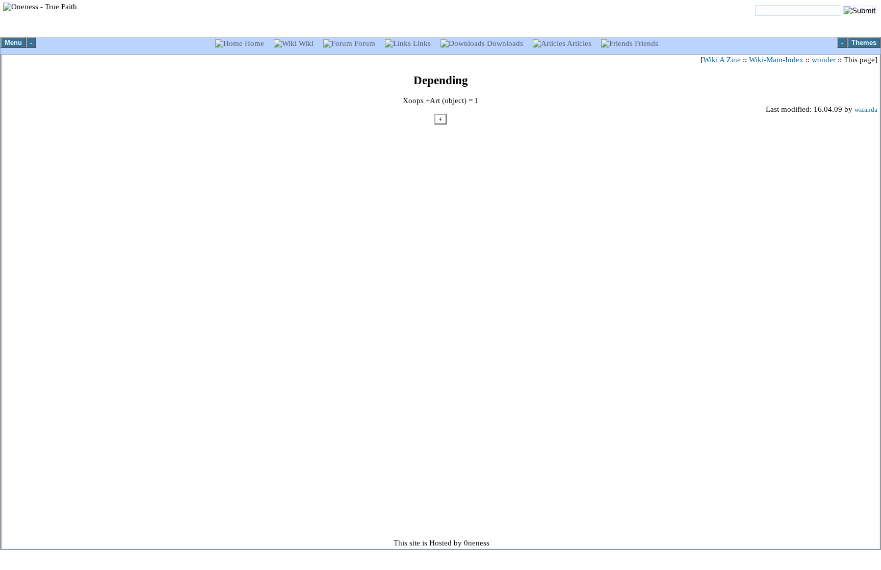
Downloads (505, 43)
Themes (863, 42)
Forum (364, 43)
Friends (645, 43)
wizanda (865, 109)
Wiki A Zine (722, 60)
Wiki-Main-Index (776, 60)
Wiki (306, 43)
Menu (13, 42)
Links (422, 43)
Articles (579, 43)
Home (254, 43)
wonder (824, 60)
